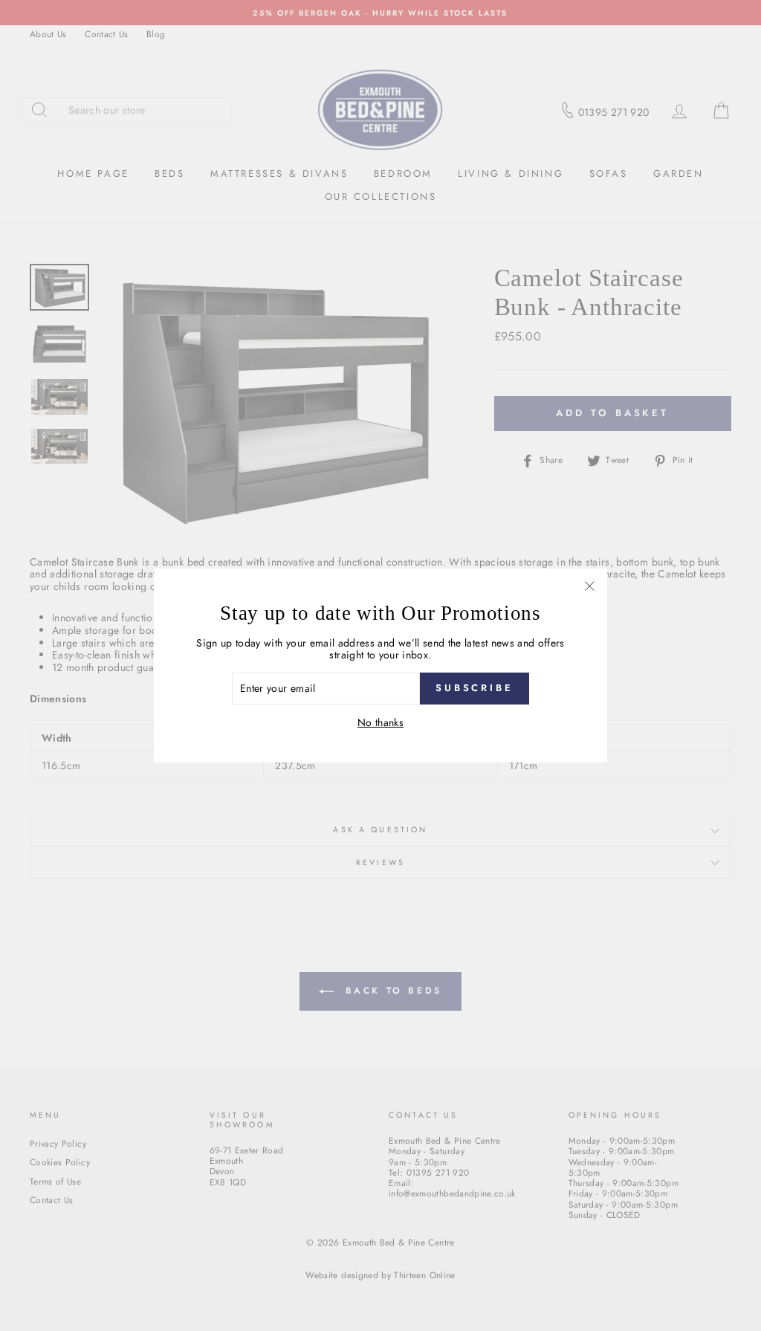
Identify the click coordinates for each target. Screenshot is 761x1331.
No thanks (380, 723)
